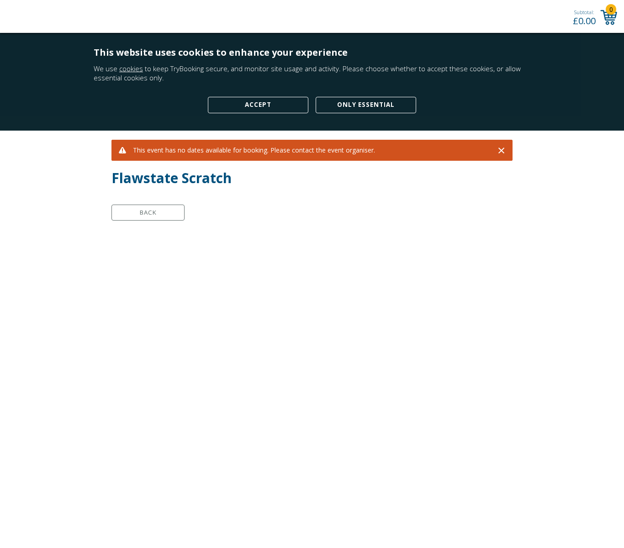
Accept (258, 104)
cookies (131, 68)
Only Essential (366, 104)
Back (148, 212)
